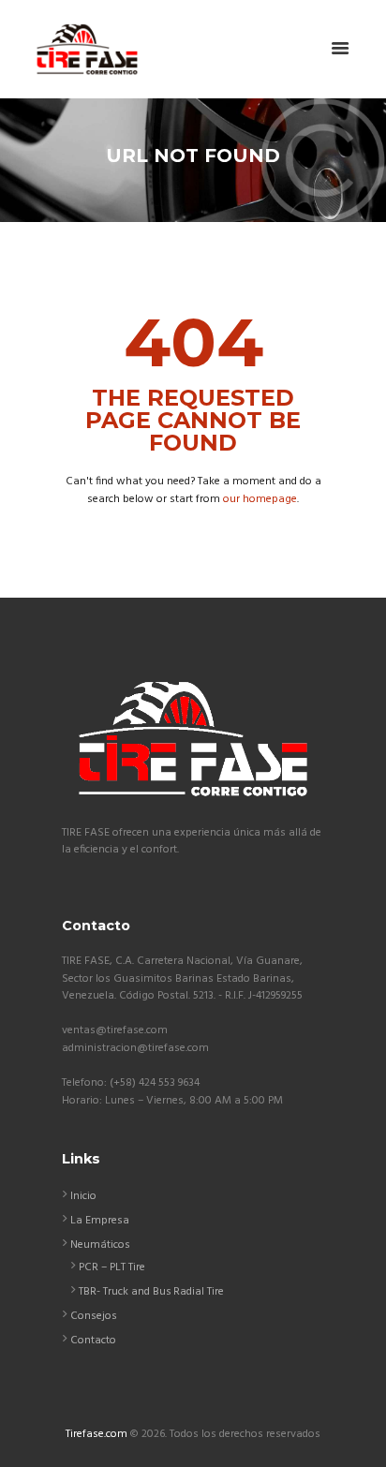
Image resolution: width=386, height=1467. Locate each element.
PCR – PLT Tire (112, 1267)
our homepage (260, 499)
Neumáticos (100, 1245)
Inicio (83, 1196)
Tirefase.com (96, 1434)
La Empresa (99, 1220)
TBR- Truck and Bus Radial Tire (151, 1291)
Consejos (93, 1316)
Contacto (93, 1340)
